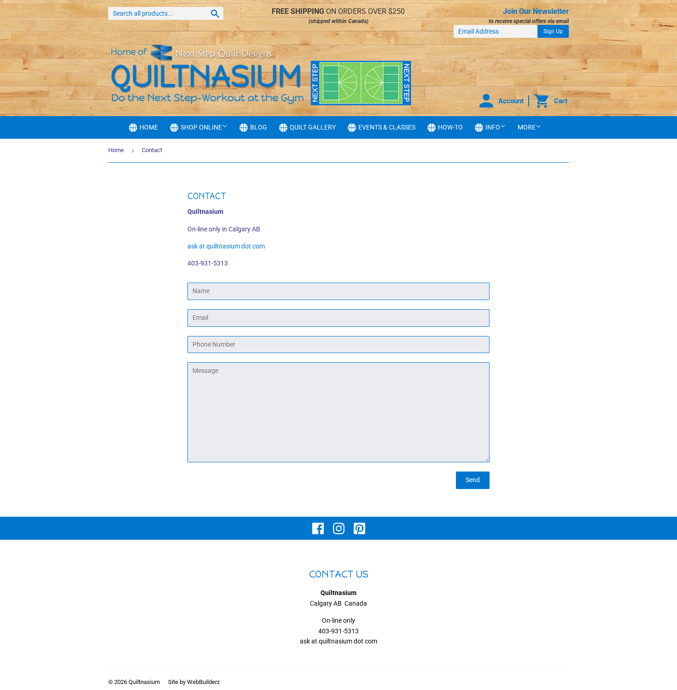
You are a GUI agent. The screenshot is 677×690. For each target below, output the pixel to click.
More (527, 127)
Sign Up (553, 31)
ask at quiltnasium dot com (226, 246)
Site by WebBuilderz (194, 681)
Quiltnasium (144, 681)
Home (116, 150)
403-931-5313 (338, 631)
